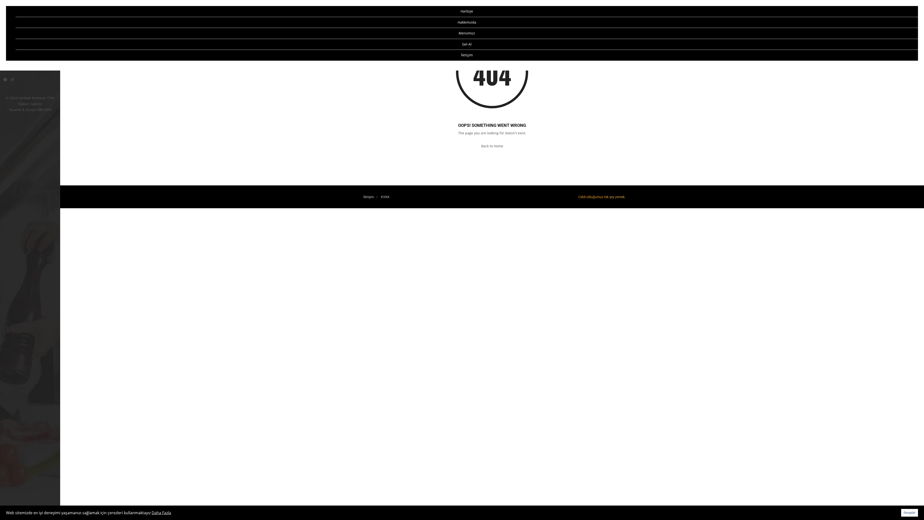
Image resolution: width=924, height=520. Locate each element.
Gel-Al (467, 44)
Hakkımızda (467, 22)
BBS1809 (44, 109)
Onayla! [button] (910, 513)
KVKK (385, 197)
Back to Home (492, 146)
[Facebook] (5, 79)
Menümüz (467, 33)
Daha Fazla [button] (161, 512)
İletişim (467, 55)
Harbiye (467, 11)
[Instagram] (12, 79)
